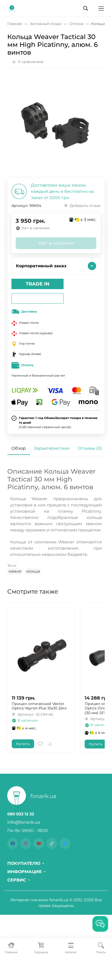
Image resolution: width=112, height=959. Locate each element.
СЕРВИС (16, 880)
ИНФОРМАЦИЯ (24, 872)
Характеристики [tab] (52, 448)
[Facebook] (12, 843)
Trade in (37, 284)
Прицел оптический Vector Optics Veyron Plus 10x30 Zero (39, 706)
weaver (15, 571)
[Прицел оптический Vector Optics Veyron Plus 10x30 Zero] (41, 648)
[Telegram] (64, 843)
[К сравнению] (50, 743)
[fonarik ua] (11, 7)
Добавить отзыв (85, 205)
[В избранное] (40, 743)
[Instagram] (25, 843)
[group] (56, 125)
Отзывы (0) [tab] (90, 448)
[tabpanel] (56, 520)
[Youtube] (38, 843)
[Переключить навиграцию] (101, 8)
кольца (33, 571)
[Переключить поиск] (86, 8)
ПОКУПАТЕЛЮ (23, 863)
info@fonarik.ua (23, 822)
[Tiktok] (51, 843)
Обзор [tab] (18, 448)
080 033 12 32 (20, 814)
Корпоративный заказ (41, 265)
